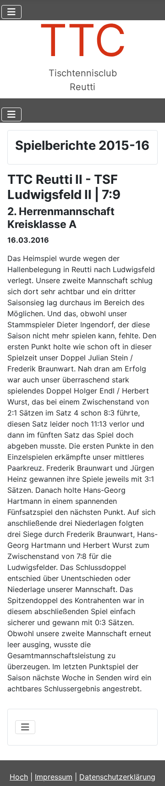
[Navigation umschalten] (11, 12)
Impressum (53, 776)
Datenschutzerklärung (117, 776)
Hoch (19, 776)
